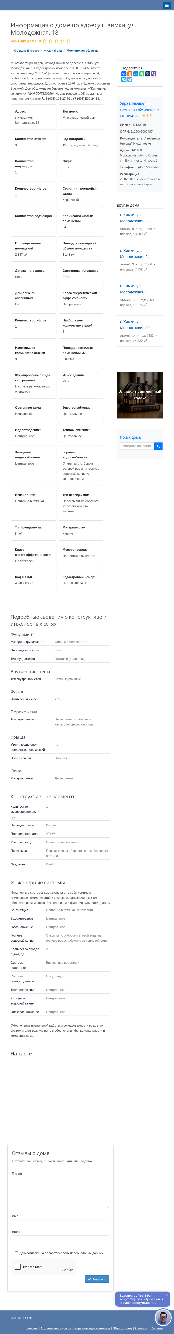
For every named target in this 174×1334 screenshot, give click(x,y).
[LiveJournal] (147, 73)
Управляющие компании (92, 1328)
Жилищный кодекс (26, 50)
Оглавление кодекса (56, 1328)
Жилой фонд (53, 50)
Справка (157, 1328)
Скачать (141, 1328)
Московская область (82, 50)
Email (16, 1232)
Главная (32, 1328)
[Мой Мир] (135, 73)
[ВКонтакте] (123, 73)
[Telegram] (129, 79)
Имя (15, 1216)
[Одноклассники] (129, 73)
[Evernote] (141, 73)
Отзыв (17, 1173)
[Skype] (123, 79)
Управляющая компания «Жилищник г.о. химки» (139, 109)
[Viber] (153, 73)
